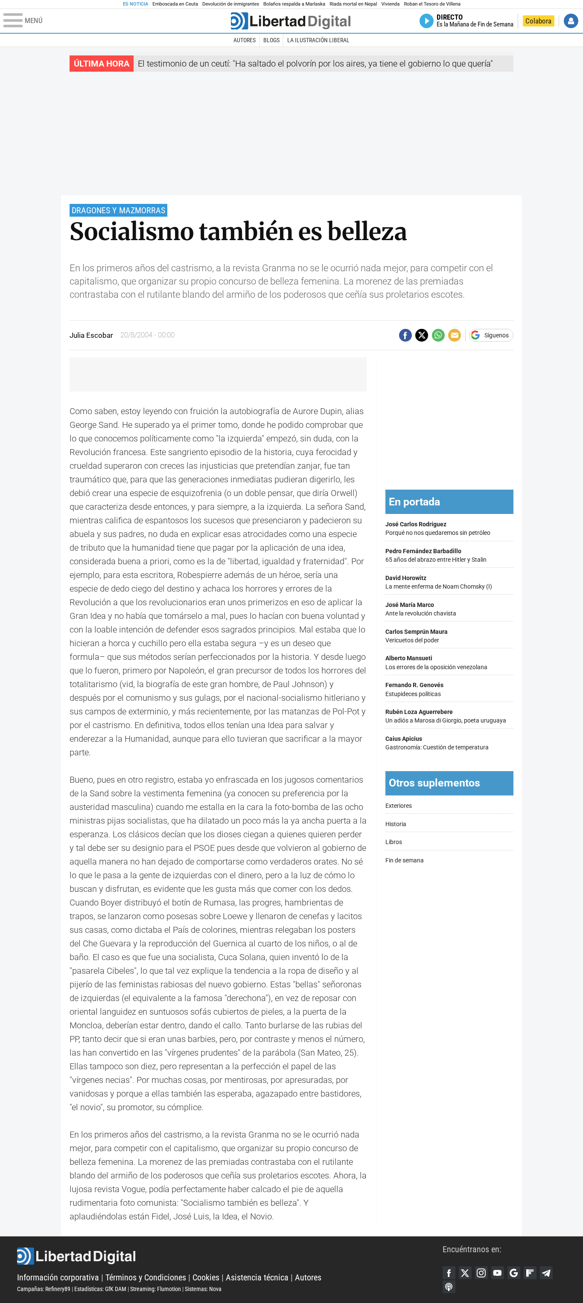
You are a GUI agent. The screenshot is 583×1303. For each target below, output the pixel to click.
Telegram (546, 1272)
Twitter (465, 1272)
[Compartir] (405, 335)
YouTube (497, 1272)
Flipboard (530, 1272)
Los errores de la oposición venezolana (436, 662)
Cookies (205, 1277)
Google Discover (513, 1272)
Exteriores (398, 806)
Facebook (449, 1272)
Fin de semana (404, 860)
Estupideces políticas (414, 689)
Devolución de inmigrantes (230, 4)
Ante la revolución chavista (420, 609)
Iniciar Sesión (571, 21)
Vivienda (390, 4)
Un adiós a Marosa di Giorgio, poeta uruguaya (445, 716)
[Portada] (290, 20)
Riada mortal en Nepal (353, 4)
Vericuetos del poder (416, 636)
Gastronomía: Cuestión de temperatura (437, 743)
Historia (395, 824)
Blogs (271, 40)
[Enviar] (438, 335)
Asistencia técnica (257, 1277)
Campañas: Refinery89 (43, 1289)
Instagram (481, 1272)
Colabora (538, 21)
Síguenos (496, 335)
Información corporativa (58, 1277)
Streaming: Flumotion (155, 1289)
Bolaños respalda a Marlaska (294, 4)
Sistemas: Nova (203, 1289)
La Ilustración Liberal (318, 40)
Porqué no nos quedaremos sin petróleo (437, 529)
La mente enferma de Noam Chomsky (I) (438, 582)
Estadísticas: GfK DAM (100, 1289)
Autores (244, 40)
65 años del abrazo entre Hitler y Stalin (436, 555)
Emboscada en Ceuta (175, 4)
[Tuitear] (421, 335)
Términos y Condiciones (145, 1277)
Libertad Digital (230, 1256)
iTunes (449, 1286)
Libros (393, 842)
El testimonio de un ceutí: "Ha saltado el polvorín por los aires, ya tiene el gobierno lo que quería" (315, 63)
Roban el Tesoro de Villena (432, 4)
